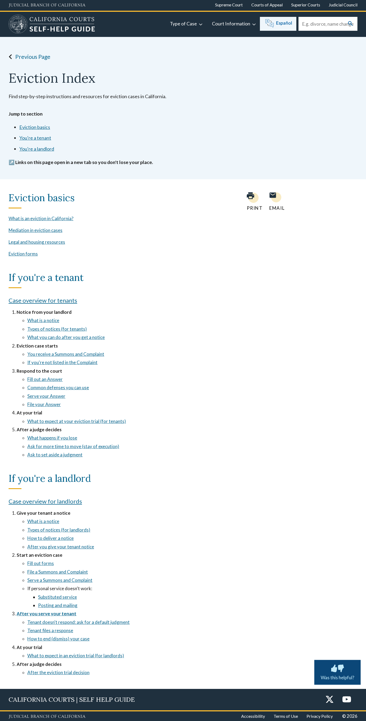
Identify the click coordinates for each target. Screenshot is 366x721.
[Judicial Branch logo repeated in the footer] (47, 716)
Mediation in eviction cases (35, 230)
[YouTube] (346, 699)
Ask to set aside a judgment (55, 454)
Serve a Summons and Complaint (59, 580)
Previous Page (32, 56)
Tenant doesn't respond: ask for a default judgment (78, 622)
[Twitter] (329, 699)
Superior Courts (305, 4)
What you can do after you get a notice (66, 337)
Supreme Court (229, 4)
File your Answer (44, 404)
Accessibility (253, 716)
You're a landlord (36, 149)
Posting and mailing (57, 605)
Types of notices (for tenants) (57, 329)
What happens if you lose (52, 438)
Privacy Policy (320, 716)
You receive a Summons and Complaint (65, 354)
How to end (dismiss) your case (58, 639)
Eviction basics (34, 127)
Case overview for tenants (43, 300)
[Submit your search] (350, 24)
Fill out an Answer (45, 379)
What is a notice (43, 320)
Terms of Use (286, 716)
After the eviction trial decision (58, 672)
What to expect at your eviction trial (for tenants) (76, 421)
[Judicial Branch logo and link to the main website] (47, 5)
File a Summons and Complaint (57, 572)
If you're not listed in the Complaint (62, 362)
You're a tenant (35, 138)
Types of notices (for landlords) (58, 530)
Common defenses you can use (58, 387)
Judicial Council (343, 4)
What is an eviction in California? (41, 218)
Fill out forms (40, 563)
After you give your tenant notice (60, 547)
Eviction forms (23, 254)
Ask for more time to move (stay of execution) (73, 446)
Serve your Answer (46, 396)
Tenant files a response (50, 630)
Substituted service (57, 597)
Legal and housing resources (37, 242)
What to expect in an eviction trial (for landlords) (75, 655)
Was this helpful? (337, 677)
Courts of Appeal (267, 4)
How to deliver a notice (50, 538)
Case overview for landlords (45, 501)
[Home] (52, 25)
